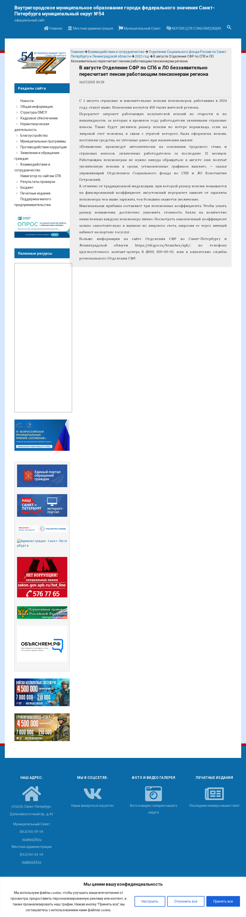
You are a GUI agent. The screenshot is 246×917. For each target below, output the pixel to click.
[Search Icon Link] (229, 28)
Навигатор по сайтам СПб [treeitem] (40, 176)
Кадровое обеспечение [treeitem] (39, 118)
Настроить (149, 901)
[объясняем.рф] (42, 644)
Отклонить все (185, 901)
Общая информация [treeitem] (36, 106)
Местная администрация (92, 28)
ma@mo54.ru (31, 862)
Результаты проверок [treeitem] (37, 182)
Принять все (223, 901)
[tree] (42, 153)
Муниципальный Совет (142, 28)
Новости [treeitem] (27, 101)
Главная (55, 28)
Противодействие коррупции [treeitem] (43, 147)
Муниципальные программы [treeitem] (43, 141)
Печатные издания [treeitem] (35, 193)
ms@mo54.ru (32, 839)
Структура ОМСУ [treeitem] (33, 112)
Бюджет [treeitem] (27, 187)
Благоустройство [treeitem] (34, 135)
